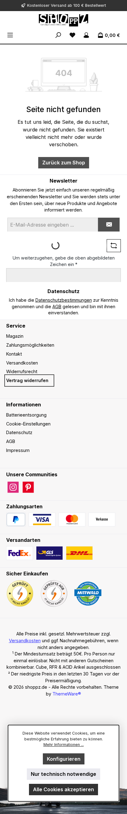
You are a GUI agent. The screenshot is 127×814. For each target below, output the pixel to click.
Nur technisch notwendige (63, 774)
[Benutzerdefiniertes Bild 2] (72, 519)
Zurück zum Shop (63, 162)
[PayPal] (16, 519)
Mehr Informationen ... (63, 744)
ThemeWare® (66, 693)
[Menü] (10, 35)
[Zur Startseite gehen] (63, 20)
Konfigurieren (63, 759)
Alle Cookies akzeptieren (63, 789)
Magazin (14, 336)
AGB (56, 306)
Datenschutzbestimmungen (63, 300)
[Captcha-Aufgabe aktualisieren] (114, 245)
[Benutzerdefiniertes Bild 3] (101, 519)
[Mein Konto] (86, 35)
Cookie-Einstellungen (28, 423)
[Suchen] (58, 35)
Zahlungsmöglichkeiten (30, 345)
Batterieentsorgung (26, 414)
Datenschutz (19, 432)
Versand (58, 5)
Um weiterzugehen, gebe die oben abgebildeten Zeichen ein (64, 261)
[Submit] (109, 225)
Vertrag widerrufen (27, 380)
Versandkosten (22, 362)
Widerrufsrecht (21, 371)
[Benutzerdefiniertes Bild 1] (42, 519)
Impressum (18, 450)
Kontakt (14, 354)
